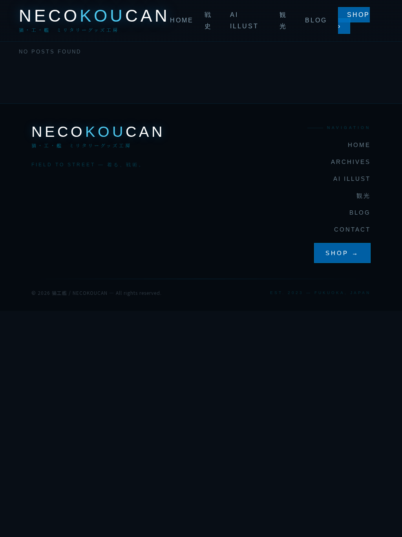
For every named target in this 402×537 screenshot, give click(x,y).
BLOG (316, 20)
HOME (182, 20)
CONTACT (352, 229)
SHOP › (354, 20)
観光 (363, 195)
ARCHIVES (351, 161)
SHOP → (342, 253)
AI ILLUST (352, 178)
